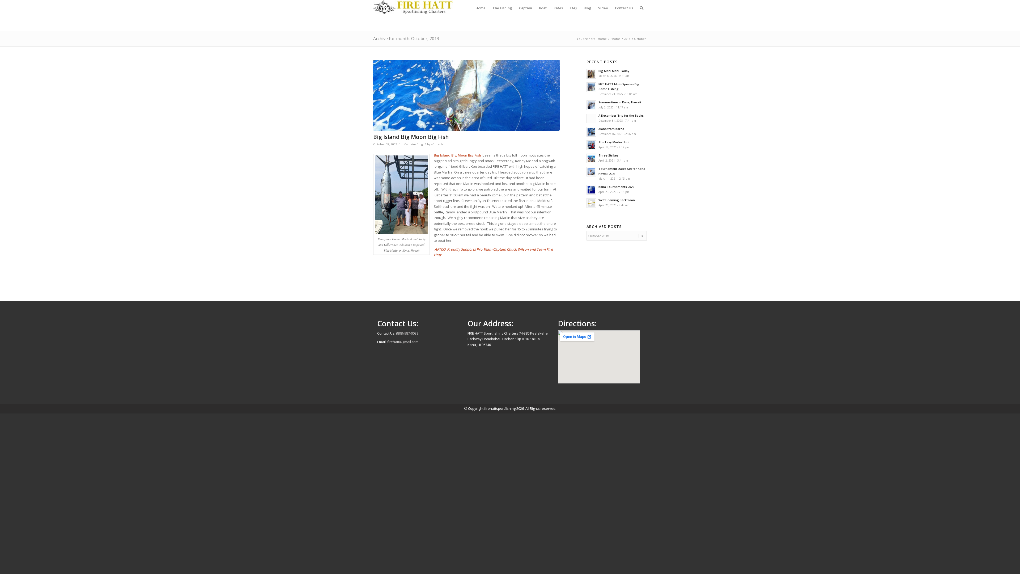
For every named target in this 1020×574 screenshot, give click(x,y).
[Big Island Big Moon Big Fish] (466, 95)
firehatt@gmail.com (402, 341)
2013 (627, 39)
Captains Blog (413, 144)
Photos (615, 39)
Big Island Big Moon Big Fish (411, 137)
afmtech (437, 144)
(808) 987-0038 (407, 333)
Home (602, 39)
